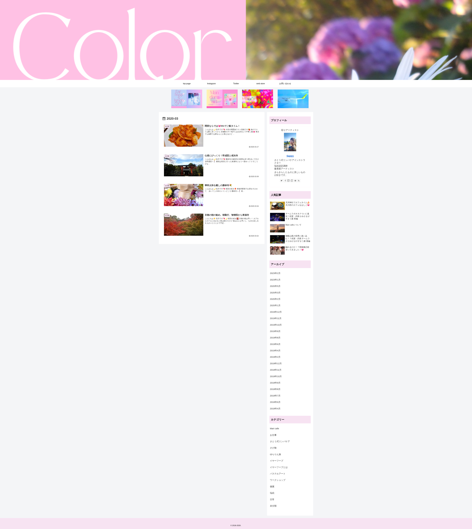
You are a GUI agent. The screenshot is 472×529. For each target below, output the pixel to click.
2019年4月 (275, 350)
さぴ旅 (273, 448)
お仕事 (273, 435)
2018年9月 (275, 383)
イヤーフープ (276, 461)
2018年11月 (275, 370)
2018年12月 (276, 363)
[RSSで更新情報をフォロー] (298, 180)
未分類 (273, 506)
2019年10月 (276, 325)
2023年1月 (275, 280)
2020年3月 (275, 292)
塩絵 (272, 493)
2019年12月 (276, 312)
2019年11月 (275, 318)
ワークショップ (277, 480)
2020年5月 (275, 286)
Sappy (290, 156)
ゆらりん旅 (275, 454)
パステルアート (277, 473)
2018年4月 (275, 408)
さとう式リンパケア (280, 441)
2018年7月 (275, 395)
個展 (272, 486)
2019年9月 (275, 331)
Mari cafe (274, 428)
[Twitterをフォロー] (281, 180)
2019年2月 (275, 357)
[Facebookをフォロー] (284, 180)
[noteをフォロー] (291, 180)
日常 (272, 499)
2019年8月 (275, 337)
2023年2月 (275, 273)
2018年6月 (275, 402)
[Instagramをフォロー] (288, 180)
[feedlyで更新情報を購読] (295, 180)
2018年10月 (276, 376)
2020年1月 (275, 305)
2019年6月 (275, 344)
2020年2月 (275, 299)
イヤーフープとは (279, 467)
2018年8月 (275, 389)
